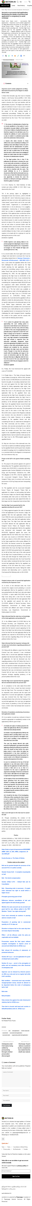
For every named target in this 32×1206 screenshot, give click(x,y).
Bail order (5, 991)
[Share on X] (6, 55)
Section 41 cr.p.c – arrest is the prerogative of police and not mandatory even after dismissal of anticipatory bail (16, 965)
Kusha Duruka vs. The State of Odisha (13, 858)
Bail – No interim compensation (11, 878)
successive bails (6, 1035)
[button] (17, 1)
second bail (5, 1032)
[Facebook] (3, 1139)
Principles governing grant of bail (12, 896)
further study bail (25, 1030)
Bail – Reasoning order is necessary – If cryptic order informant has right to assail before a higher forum (16, 890)
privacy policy (21, 1165)
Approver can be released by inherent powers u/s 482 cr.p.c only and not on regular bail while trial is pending (16, 974)
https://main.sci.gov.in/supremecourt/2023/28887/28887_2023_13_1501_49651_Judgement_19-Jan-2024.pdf (16, 851)
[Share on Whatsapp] (9, 55)
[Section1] (9, 1)
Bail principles (6, 995)
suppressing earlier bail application (20, 1035)
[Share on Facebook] (3, 55)
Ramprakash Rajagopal (8, 59)
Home (3, 9)
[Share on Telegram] (12, 55)
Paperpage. (19, 1197)
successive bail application (16, 1032)
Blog (6, 9)
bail (9, 1030)
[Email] (15, 55)
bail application (15, 1030)
